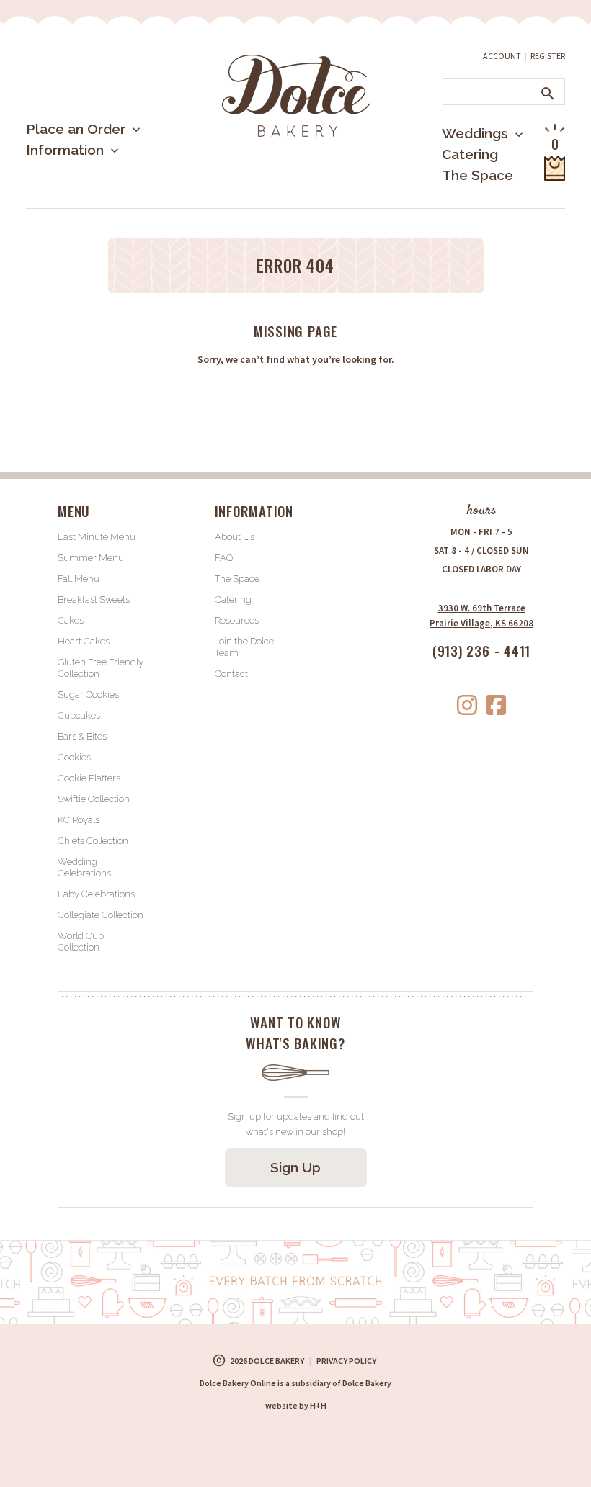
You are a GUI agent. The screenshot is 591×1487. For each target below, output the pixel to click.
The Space (477, 175)
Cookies (74, 757)
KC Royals (78, 819)
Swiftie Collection (94, 799)
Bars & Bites (82, 736)
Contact (231, 673)
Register (547, 55)
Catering (470, 154)
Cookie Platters (89, 778)
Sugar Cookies (88, 694)
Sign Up (295, 1167)
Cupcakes (79, 715)
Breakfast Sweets (94, 599)
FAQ (224, 557)
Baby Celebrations (96, 894)
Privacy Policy (346, 1360)
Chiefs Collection (93, 840)
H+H (295, 1405)
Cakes (71, 620)
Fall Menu (78, 578)
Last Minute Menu (104, 176)
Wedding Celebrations (84, 867)
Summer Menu (94, 205)
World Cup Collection (81, 941)
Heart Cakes (84, 641)
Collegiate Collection (100, 914)
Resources (237, 620)
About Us (80, 197)
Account (502, 55)
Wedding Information (463, 193)
